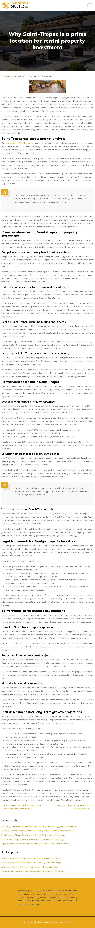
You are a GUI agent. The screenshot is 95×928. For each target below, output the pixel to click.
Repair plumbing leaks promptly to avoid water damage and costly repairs (32, 871)
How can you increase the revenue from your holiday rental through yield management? (38, 826)
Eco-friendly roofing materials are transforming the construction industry (32, 839)
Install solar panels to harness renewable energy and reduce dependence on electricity (38, 830)
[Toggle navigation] (90, 5)
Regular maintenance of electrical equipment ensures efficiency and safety (22, 807)
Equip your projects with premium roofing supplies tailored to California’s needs (35, 843)
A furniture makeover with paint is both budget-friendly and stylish (29, 867)
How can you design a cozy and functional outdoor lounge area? (73, 807)
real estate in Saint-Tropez (18, 143)
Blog (5, 76)
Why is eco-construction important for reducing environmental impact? (31, 858)
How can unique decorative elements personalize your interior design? (31, 862)
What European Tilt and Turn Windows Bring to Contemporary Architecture (33, 835)
